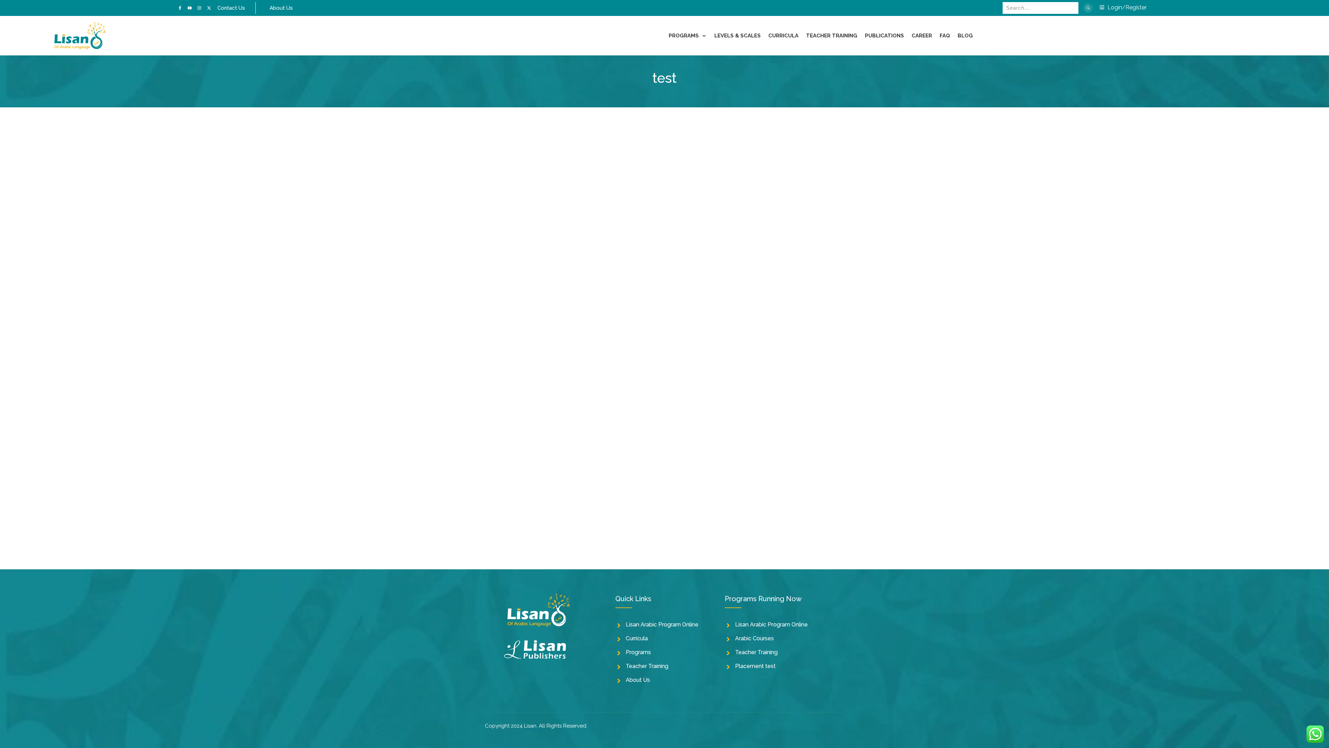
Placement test (755, 666)
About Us (638, 680)
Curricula (637, 638)
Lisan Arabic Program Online (662, 624)
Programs (638, 652)
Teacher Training (647, 666)
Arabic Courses (754, 638)
